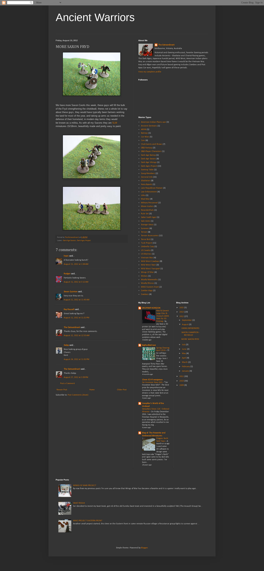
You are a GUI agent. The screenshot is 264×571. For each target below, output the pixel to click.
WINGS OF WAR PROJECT (84, 485)
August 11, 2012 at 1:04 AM (76, 264)
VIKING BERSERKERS (190, 328)
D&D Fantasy (146, 148)
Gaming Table (147, 170)
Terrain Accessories (149, 236)
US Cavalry (145, 250)
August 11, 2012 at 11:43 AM (76, 300)
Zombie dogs (146, 291)
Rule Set (145, 214)
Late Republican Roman (152, 188)
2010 (181, 381)
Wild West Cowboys (150, 261)
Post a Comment (67, 383)
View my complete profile (149, 72)
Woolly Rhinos (147, 283)
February (186, 367)
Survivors (145, 228)
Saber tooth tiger (148, 217)
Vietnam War (147, 258)
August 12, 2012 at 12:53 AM (76, 335)
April (184, 358)
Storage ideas (147, 225)
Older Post (122, 390)
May (184, 353)
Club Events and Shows (151, 144)
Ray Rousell (69, 309)
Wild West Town (148, 265)
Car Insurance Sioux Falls (152, 382)
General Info (146, 177)
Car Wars (145, 137)
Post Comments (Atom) (78, 395)
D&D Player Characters (151, 151)
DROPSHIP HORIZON (151, 308)
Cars (143, 140)
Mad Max (145, 199)
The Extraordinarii (72, 327)
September (187, 320)
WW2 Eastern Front (150, 287)
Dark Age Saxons (69, 241)
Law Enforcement (149, 192)
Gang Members (148, 173)
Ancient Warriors (95, 17)
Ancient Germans (149, 126)
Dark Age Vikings (148, 162)
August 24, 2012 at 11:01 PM (76, 359)
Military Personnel (149, 203)
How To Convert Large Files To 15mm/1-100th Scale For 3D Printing (162, 316)
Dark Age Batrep (148, 155)
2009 (181, 385)
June (184, 349)
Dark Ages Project (84, 241)
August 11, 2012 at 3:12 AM (76, 282)
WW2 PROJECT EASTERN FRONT (87, 521)
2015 (181, 308)
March (185, 362)
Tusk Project (146, 243)
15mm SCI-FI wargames (152, 380)
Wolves (144, 276)
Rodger (67, 274)
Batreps (144, 133)
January (185, 371)
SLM (114, 122)
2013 (181, 312)
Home (92, 390)
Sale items (145, 221)
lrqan (66, 256)
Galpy (66, 345)
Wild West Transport (150, 269)
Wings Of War (147, 272)
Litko (143, 195)
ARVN (143, 129)
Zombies (145, 294)
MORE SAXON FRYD (190, 339)
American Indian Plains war (153, 122)
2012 (181, 316)
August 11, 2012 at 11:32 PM (76, 318)
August (185, 324)
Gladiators (145, 181)
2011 (181, 376)
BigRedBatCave (149, 345)
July (184, 345)
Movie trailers (147, 206)
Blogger (144, 548)
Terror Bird (145, 239)
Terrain (144, 232)
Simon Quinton (71, 292)
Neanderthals (147, 210)
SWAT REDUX (79, 503)
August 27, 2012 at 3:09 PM (76, 377)
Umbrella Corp (147, 247)
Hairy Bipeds (146, 184)
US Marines (146, 254)
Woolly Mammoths (149, 280)
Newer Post (62, 390)
